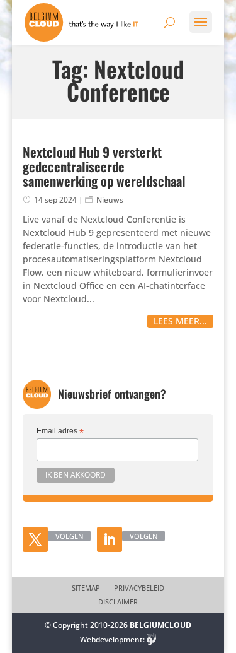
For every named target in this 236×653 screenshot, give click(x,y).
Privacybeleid (139, 588)
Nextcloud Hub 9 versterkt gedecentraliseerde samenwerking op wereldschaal (104, 166)
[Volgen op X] (35, 539)
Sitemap (86, 588)
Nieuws (109, 199)
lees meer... (180, 321)
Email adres (60, 432)
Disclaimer (118, 601)
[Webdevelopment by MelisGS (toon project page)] (152, 639)
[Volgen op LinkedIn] (109, 539)
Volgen (69, 536)
